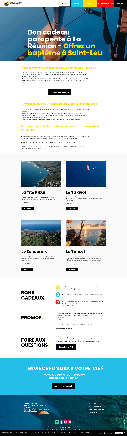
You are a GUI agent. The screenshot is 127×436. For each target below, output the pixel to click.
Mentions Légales (65, 427)
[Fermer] (125, 433)
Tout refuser (109, 433)
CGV (58, 427)
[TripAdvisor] (57, 422)
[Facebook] (61, 422)
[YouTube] (69, 422)
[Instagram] (65, 422)
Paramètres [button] (100, 433)
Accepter (118, 433)
